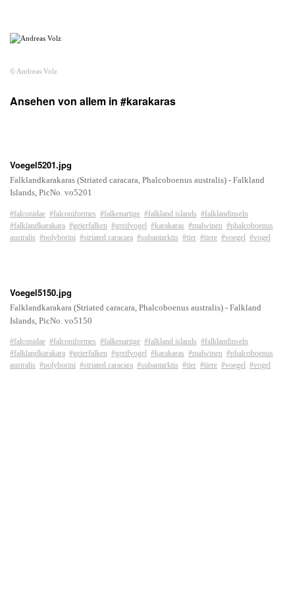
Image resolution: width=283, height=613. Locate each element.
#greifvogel (129, 225)
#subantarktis (157, 237)
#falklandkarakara (37, 225)
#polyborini (57, 237)
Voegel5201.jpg (41, 165)
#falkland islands (170, 213)
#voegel (233, 237)
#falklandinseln (224, 213)
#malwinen (205, 225)
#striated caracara (106, 237)
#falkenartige (120, 213)
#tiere (208, 237)
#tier (189, 237)
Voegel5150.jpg (41, 292)
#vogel (259, 237)
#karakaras (167, 225)
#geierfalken (88, 225)
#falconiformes (72, 213)
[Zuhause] (35, 38)
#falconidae (27, 213)
